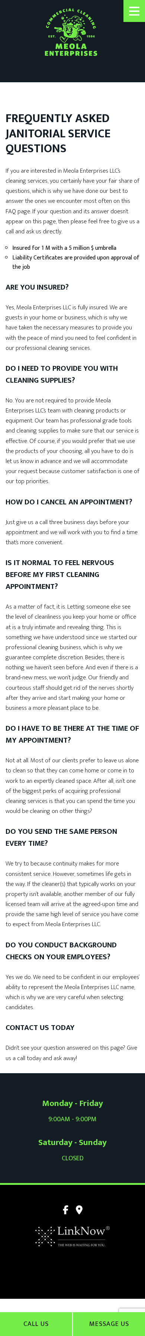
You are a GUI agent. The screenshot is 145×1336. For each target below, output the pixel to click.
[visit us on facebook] (65, 1210)
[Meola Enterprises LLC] (71, 32)
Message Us (109, 1324)
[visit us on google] (79, 1210)
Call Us (36, 1324)
